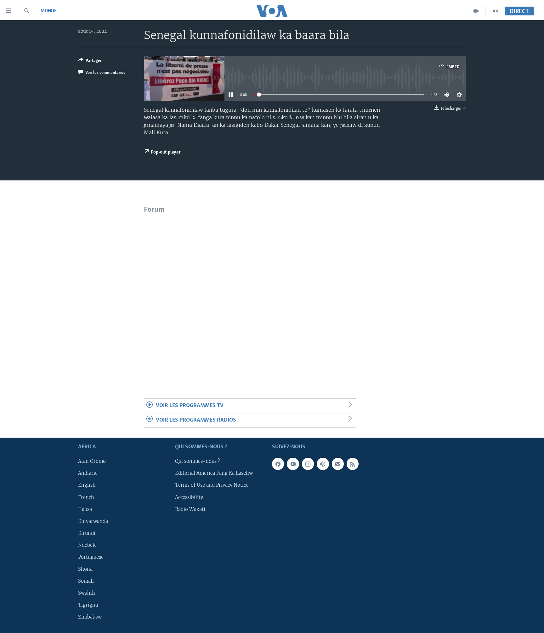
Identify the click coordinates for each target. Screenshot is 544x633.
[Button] (90, 62)
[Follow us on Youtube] (293, 464)
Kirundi (86, 533)
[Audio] (495, 11)
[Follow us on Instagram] (308, 464)
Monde (49, 11)
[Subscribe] (338, 464)
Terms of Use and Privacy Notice (211, 485)
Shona (85, 569)
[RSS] (353, 464)
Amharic (87, 473)
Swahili (86, 593)
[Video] (476, 11)
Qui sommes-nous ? (197, 461)
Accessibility (189, 497)
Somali (86, 581)
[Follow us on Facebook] (278, 464)
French (86, 497)
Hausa (85, 509)
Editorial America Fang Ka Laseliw (214, 473)
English (87, 485)
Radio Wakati (190, 509)
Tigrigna (88, 605)
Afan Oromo (92, 461)
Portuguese (91, 557)
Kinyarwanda (93, 521)
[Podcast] (323, 464)
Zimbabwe (90, 617)
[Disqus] (252, 294)
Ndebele (87, 545)
